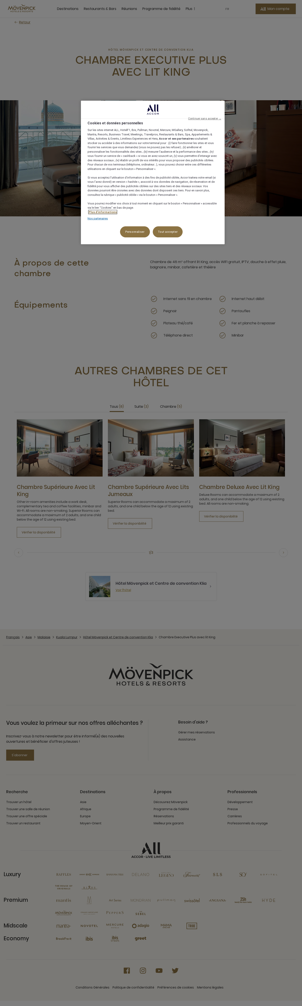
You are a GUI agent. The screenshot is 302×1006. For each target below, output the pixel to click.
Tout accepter (168, 231)
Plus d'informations (103, 212)
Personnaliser (134, 231)
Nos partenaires (98, 218)
